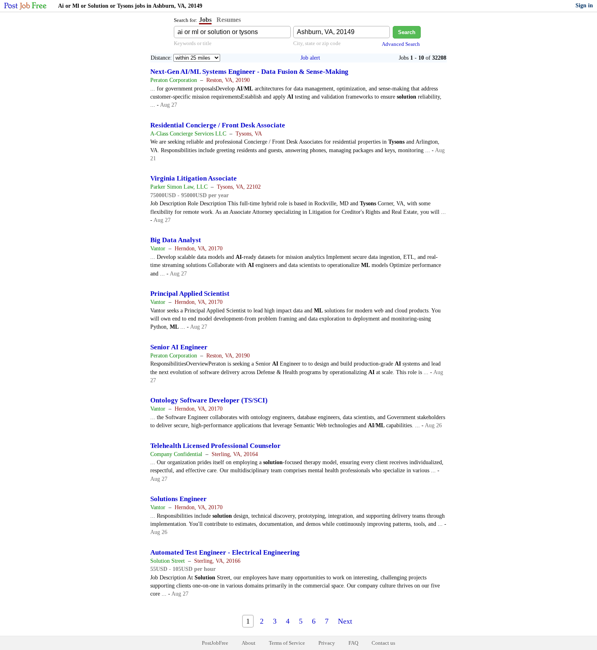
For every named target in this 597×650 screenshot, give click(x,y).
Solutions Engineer (178, 499)
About (248, 643)
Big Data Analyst (175, 240)
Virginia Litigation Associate (193, 178)
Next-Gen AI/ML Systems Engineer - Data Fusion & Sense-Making (249, 71)
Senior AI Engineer (179, 347)
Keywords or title (193, 43)
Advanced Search (401, 44)
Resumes (228, 19)
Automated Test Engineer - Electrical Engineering (225, 552)
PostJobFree (215, 643)
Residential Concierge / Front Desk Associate (217, 125)
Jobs (205, 19)
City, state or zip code (317, 43)
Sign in (584, 5)
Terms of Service (287, 643)
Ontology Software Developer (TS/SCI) (209, 400)
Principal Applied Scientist (189, 293)
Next (345, 621)
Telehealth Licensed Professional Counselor (215, 446)
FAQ (353, 643)
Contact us (383, 643)
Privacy (326, 643)
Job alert (310, 58)
